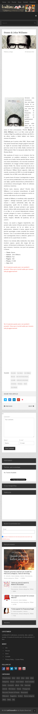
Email (4, 529)
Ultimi (17, 578)
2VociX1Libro (6, 678)
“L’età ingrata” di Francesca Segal (22, 609)
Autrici (22, 576)
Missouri (13, 376)
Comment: (7, 416)
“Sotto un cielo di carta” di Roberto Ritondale (20, 583)
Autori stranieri (18, 611)
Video (9, 699)
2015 (27, 678)
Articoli (8, 576)
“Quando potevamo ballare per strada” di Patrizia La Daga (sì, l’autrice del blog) (18, 572)
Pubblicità (33, 2)
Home (4, 2)
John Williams (27, 373)
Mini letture (12, 689)
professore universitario (22, 380)
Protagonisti (26, 689)
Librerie (4, 689)
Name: (6, 440)
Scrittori (20, 696)
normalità (13, 380)
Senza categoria (9, 578)
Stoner (25, 383)
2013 (18, 678)
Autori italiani (15, 576)
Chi (9, 2)
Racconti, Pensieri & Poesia (10, 692)
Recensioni (28, 576)
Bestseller (13, 373)
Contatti (25, 2)
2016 (31, 678)
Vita (13, 699)
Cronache (11, 685)
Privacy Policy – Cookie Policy (14, 659)
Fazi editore (20, 373)
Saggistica (13, 696)
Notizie (19, 689)
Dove (19, 2)
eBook (17, 685)
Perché (14, 2)
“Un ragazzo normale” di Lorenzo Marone (22, 596)
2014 (22, 678)
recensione (13, 383)
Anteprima (5, 681)
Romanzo (20, 383)
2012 (13, 678)
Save (24, 399)
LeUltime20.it (12, 710)
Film (22, 685)
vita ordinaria (14, 387)
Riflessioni (5, 696)
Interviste (27, 685)
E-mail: (21, 440)
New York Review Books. (22, 376)
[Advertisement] (19, 76)
